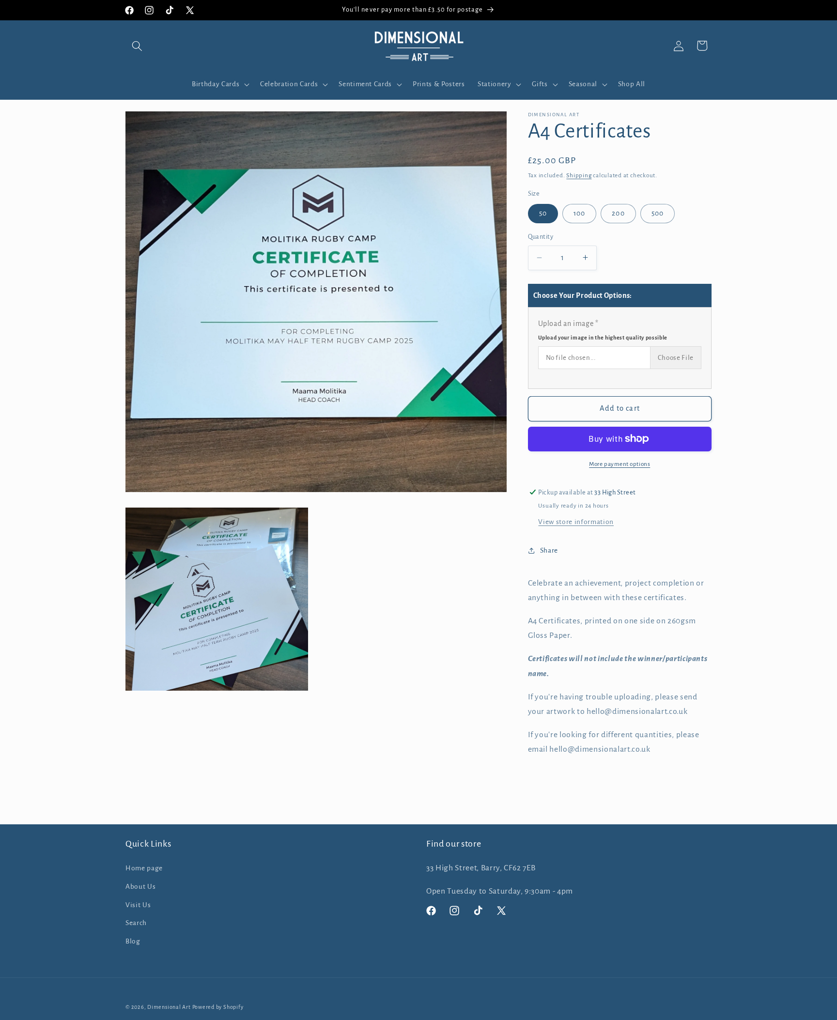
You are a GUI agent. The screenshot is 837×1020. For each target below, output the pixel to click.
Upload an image (602, 330)
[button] (137, 45)
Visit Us (138, 905)
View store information (576, 521)
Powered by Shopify (218, 1007)
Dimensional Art (169, 1007)
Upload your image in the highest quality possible (602, 337)
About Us (140, 886)
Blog (132, 941)
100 (579, 213)
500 (657, 213)
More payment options (619, 464)
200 (618, 213)
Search (136, 923)
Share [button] (549, 550)
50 (543, 213)
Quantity (541, 236)
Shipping (578, 175)
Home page (144, 868)
